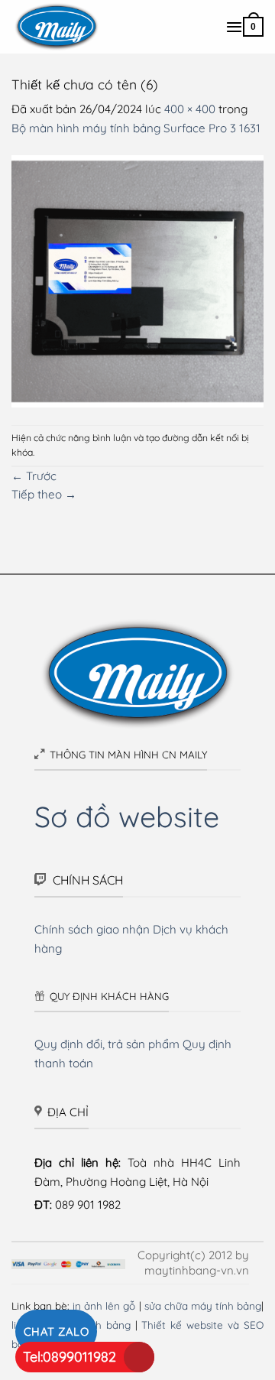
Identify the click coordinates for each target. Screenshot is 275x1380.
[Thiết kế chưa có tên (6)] (137, 280)
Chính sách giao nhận (92, 929)
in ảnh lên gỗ (104, 1305)
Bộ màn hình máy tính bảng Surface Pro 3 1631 (135, 128)
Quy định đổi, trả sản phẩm (107, 1044)
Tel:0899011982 (69, 1356)
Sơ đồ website (126, 816)
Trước (34, 476)
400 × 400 (189, 109)
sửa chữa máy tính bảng (202, 1305)
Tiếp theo (43, 494)
